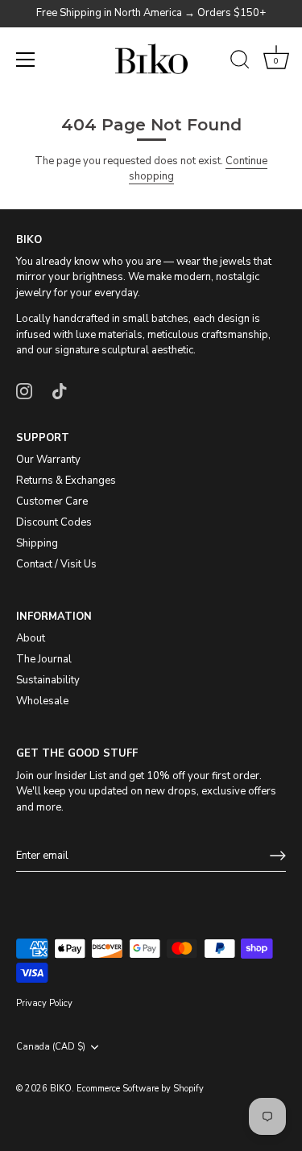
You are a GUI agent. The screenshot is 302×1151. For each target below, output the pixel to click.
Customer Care (52, 501)
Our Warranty (48, 459)
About (30, 638)
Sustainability (48, 680)
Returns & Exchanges (66, 480)
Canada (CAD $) (50, 1047)
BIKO (61, 1089)
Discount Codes (54, 522)
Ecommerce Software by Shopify (140, 1089)
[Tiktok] (60, 390)
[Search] (240, 62)
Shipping (37, 543)
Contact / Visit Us (56, 564)
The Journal (44, 659)
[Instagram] (24, 390)
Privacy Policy (44, 1003)
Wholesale (42, 701)
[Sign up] (278, 856)
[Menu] (25, 59)
